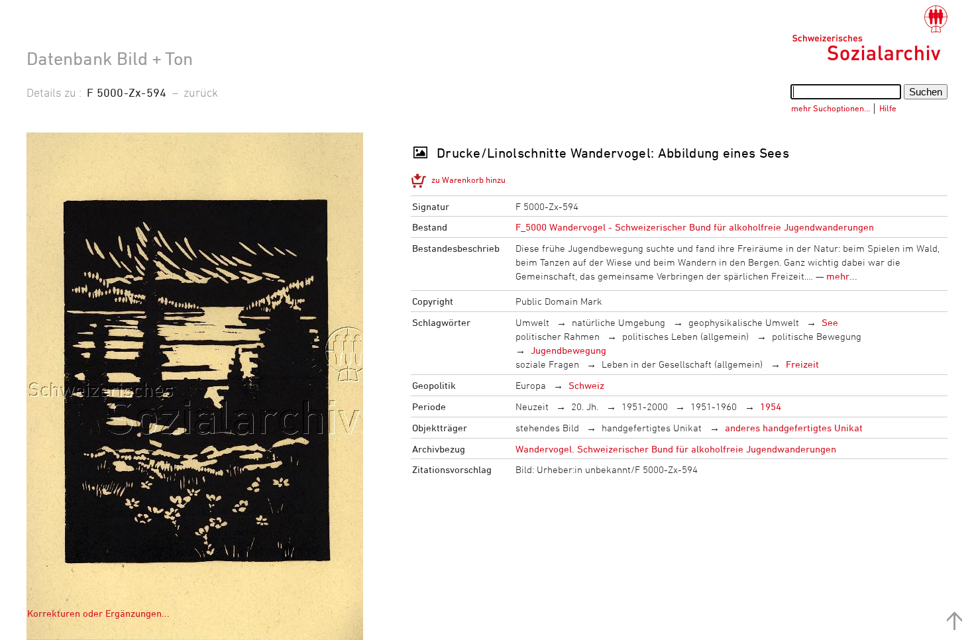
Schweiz (586, 385)
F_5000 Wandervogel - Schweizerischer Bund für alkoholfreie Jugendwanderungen (694, 227)
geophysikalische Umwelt (743, 322)
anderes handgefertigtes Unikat (794, 427)
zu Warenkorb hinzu (468, 179)
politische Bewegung (816, 336)
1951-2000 (645, 406)
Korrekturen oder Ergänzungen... (98, 613)
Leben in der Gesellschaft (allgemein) (682, 364)
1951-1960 (713, 406)
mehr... (841, 276)
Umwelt (532, 322)
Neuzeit (532, 406)
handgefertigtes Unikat (652, 427)
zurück (201, 92)
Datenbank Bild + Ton (110, 58)
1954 (770, 406)
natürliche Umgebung (618, 322)
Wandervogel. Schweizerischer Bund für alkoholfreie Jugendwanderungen (675, 448)
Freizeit (802, 364)
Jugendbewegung (568, 350)
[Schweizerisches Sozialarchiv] (869, 33)
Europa (530, 385)
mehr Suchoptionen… (830, 108)
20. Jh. (584, 406)
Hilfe (887, 108)
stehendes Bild (547, 427)
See (830, 322)
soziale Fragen (547, 364)
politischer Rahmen (557, 336)
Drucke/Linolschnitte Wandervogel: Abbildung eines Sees (613, 152)
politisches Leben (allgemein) (685, 336)
